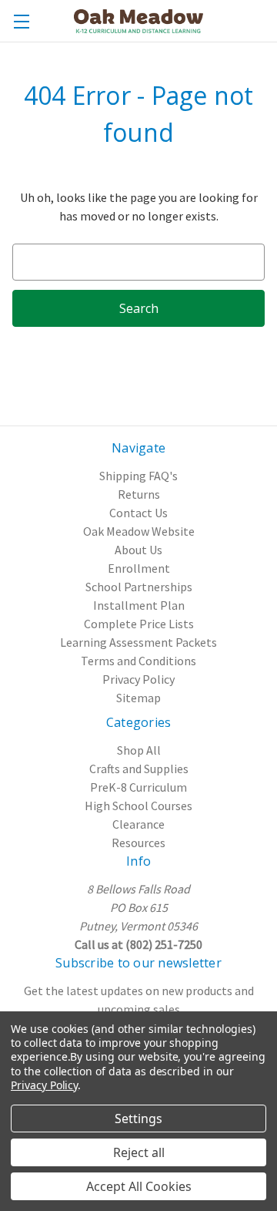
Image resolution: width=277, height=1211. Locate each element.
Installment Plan (139, 605)
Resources (138, 842)
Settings (138, 1118)
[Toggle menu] (21, 21)
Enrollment (139, 568)
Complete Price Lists (139, 623)
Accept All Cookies (139, 1186)
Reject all (139, 1152)
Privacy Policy (138, 679)
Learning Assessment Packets (138, 642)
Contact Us (138, 512)
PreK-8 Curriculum (138, 787)
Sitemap (138, 697)
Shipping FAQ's (138, 475)
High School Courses (138, 805)
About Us (138, 549)
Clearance (138, 824)
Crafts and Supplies (139, 768)
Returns (139, 494)
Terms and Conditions (138, 660)
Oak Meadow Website (139, 531)
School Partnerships (138, 586)
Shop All (139, 750)
